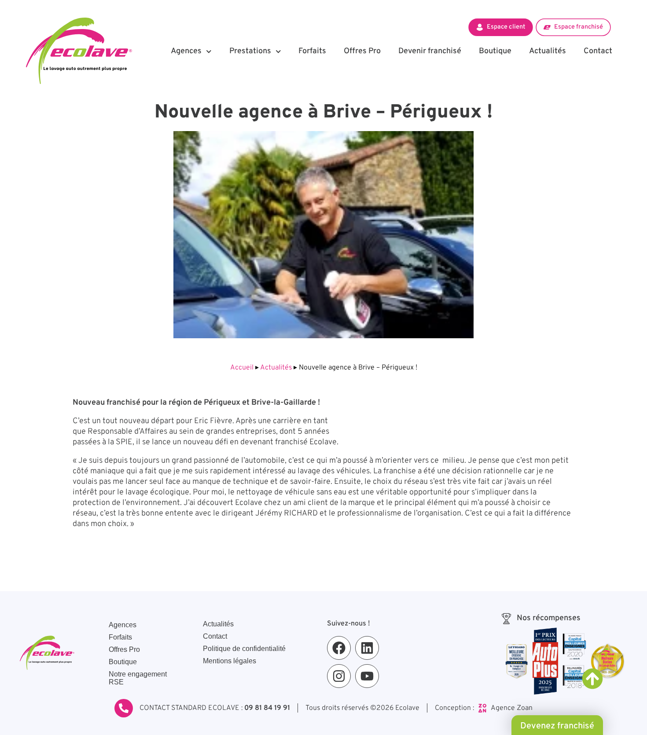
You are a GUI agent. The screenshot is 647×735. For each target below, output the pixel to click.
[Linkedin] (367, 648)
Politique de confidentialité (244, 648)
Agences (186, 51)
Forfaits (312, 51)
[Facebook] (339, 648)
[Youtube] (367, 676)
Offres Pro (362, 51)
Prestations (250, 51)
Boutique (495, 51)
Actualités (547, 51)
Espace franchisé (578, 27)
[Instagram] (339, 676)
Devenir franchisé (429, 51)
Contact (598, 51)
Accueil (242, 367)
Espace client (506, 27)
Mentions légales (229, 661)
